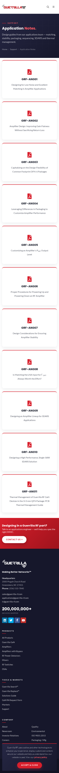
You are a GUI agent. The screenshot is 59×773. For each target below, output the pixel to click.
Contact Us (13, 539)
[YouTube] (23, 620)
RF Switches (7, 664)
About (5, 726)
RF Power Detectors (11, 655)
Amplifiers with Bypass (12, 651)
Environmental (38, 731)
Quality (35, 726)
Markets (6, 704)
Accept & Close (29, 765)
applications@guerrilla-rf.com (15, 598)
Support (13, 49)
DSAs (4, 669)
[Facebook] (17, 620)
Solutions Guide (9, 695)
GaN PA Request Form (12, 700)
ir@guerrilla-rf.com (10, 601)
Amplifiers (6, 646)
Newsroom (7, 731)
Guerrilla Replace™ (10, 691)
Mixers (5, 660)
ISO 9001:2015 (39, 735)
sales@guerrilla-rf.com (12, 594)
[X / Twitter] (11, 620)
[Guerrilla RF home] (29, 564)
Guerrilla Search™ (10, 686)
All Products (7, 637)
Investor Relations (10, 735)
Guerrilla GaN (8, 642)
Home (4, 49)
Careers (5, 740)
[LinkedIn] (5, 620)
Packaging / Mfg (39, 740)
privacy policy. (40, 757)
